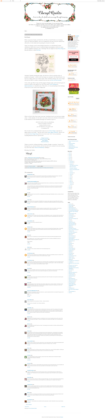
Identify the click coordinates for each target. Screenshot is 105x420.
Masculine (70, 227)
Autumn (28, 167)
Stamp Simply (71, 238)
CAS (69, 219)
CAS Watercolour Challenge (73, 260)
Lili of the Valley (71, 249)
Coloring (70, 217)
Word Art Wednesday (39, 147)
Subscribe (73, 59)
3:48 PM (28, 257)
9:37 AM (28, 203)
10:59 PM (28, 287)
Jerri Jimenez (29, 260)
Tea (69, 286)
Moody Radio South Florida (73, 147)
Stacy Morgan (29, 399)
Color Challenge (53, 84)
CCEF (70, 142)
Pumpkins (70, 254)
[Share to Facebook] (41, 166)
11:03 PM (28, 374)
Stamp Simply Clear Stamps (73, 239)
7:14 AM (28, 304)
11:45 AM (28, 402)
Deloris (28, 247)
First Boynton (71, 144)
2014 (70, 187)
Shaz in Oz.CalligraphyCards (32, 290)
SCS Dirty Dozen (71, 282)
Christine (28, 355)
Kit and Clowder (71, 248)
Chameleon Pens (71, 266)
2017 (70, 158)
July (70, 175)
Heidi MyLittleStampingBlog (32, 181)
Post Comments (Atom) (33, 408)
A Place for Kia (29, 213)
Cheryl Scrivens (43, 139)
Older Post (63, 406)
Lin (27, 192)
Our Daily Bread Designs (73, 210)
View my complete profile (72, 48)
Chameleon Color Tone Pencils (74, 263)
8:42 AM (28, 189)
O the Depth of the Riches (74, 165)
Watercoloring (71, 233)
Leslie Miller (29, 307)
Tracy (28, 282)
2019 (70, 155)
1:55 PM (28, 320)
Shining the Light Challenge (73, 211)
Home (45, 406)
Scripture (40, 167)
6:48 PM (28, 396)
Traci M (28, 268)
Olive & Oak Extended (56, 80)
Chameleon (71, 243)
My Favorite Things (72, 228)
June (71, 177)
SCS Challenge (44, 167)
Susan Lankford (30, 341)
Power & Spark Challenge (73, 229)
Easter (70, 244)
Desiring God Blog (72, 143)
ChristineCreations (30, 370)
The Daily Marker (71, 291)
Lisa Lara (29, 363)
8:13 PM (28, 367)
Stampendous (71, 240)
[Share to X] (40, 166)
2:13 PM (28, 337)
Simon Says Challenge (72, 218)
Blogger (61, 417)
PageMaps (70, 250)
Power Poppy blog (34, 134)
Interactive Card (71, 273)
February (71, 182)
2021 (70, 152)
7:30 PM (28, 381)
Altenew (70, 234)
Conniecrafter (29, 384)
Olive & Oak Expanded (35, 157)
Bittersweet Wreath (73, 166)
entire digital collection (53, 132)
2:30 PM (28, 223)
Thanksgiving (71, 288)
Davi (28, 275)
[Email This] (37, 166)
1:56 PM (28, 327)
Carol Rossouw (30, 253)
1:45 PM (28, 210)
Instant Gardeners (72, 213)
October (71, 164)
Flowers (70, 204)
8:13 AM (28, 178)
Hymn (70, 271)
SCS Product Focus (72, 255)
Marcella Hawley (71, 237)
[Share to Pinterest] (42, 166)
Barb (28, 235)
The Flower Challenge (72, 232)
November (71, 162)
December (71, 161)
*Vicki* (28, 199)
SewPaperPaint (30, 174)
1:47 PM (28, 217)
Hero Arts (70, 247)
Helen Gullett (29, 299)
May (70, 178)
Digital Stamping (32, 167)
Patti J (28, 348)
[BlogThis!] (39, 166)
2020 (70, 154)
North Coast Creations (72, 279)
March (71, 181)
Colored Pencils (71, 222)
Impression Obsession (72, 272)
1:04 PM (28, 313)
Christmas (70, 214)
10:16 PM (28, 279)
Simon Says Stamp (72, 223)
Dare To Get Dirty (71, 235)
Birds (69, 242)
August (71, 174)
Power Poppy (61, 48)
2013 (70, 188)
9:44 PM (28, 272)
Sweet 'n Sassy (71, 258)
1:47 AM (28, 296)
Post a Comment (29, 404)
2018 (70, 157)
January (71, 184)
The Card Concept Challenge (73, 289)
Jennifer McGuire (71, 274)
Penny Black (71, 253)
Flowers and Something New (74, 169)
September (72, 172)
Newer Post (27, 406)
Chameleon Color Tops (72, 265)
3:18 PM (28, 231)
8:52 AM (28, 196)
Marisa (28, 392)
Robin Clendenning (30, 206)
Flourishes (70, 245)
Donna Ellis (29, 377)
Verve (70, 292)
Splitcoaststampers (29, 85)
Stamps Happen (71, 283)
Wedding (70, 259)
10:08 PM (28, 360)
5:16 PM (28, 265)
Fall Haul (38, 50)
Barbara (28, 316)
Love (69, 277)
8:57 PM (28, 389)
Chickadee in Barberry (73, 168)
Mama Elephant (71, 278)
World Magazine (71, 148)
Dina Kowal (71, 269)
